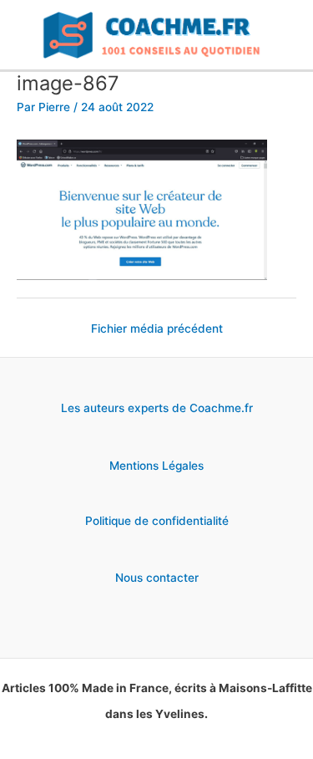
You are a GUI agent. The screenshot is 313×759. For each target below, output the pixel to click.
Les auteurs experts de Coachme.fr (157, 408)
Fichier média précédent (157, 328)
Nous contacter (157, 577)
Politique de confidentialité (157, 520)
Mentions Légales (156, 465)
